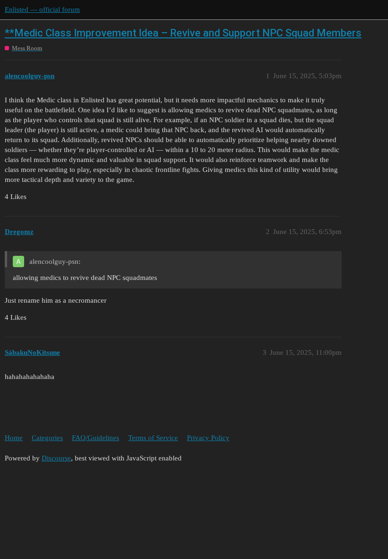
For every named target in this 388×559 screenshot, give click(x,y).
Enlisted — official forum (42, 9)
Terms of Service (153, 438)
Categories (47, 438)
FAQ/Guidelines (95, 438)
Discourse (56, 458)
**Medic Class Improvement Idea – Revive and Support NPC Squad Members (183, 33)
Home (14, 438)
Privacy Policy (208, 438)
